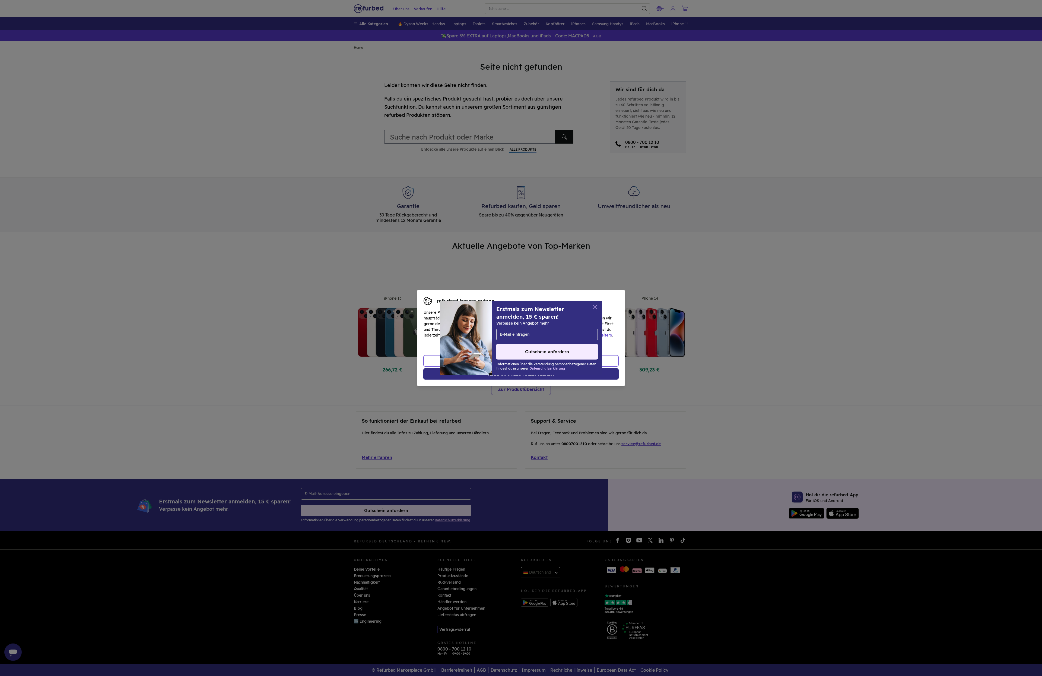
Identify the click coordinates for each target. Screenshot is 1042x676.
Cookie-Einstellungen (572, 329)
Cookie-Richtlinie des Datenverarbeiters (574, 335)
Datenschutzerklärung (498, 335)
